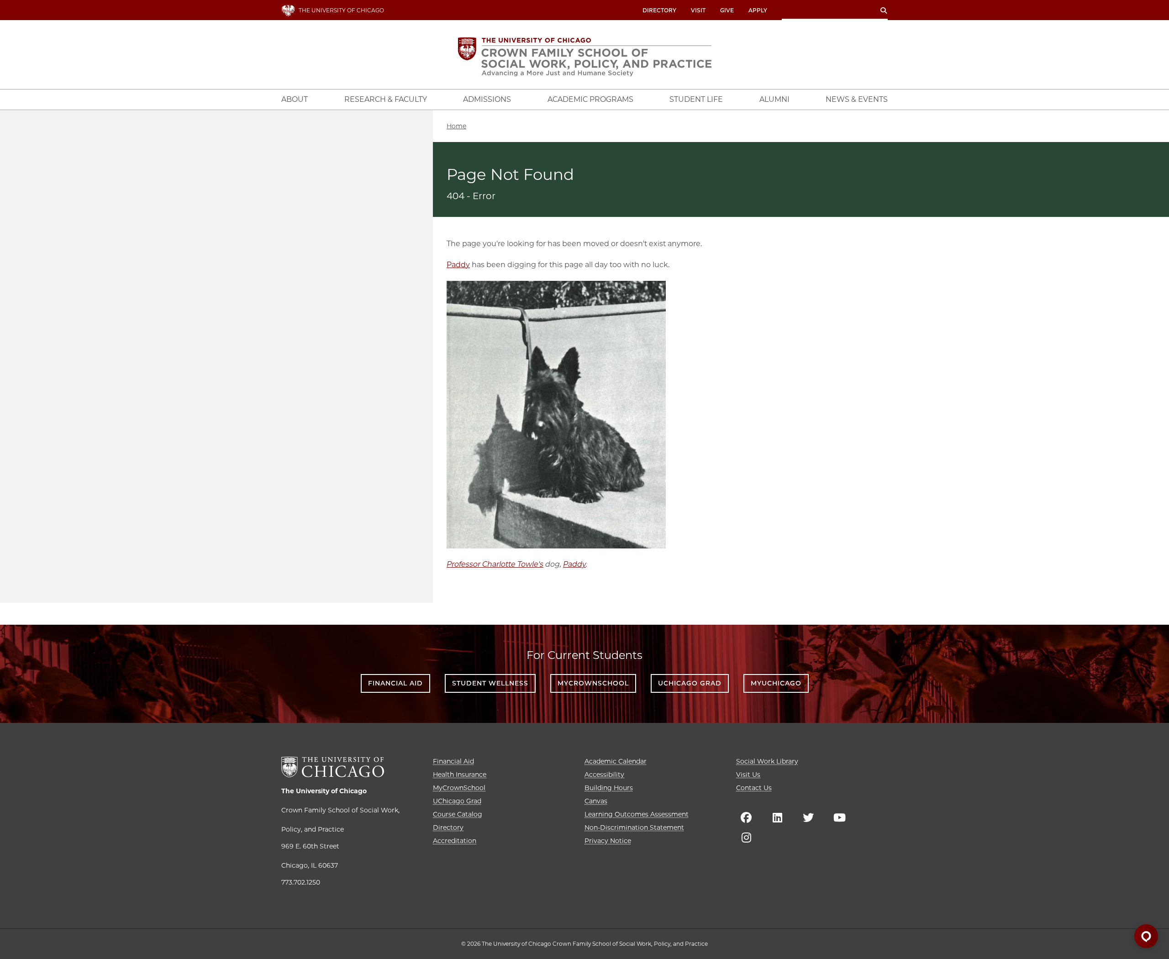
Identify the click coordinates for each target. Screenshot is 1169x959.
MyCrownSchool (593, 683)
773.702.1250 (300, 882)
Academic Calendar (615, 761)
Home (456, 126)
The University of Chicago (324, 791)
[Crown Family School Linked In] (777, 817)
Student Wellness (490, 683)
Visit (698, 10)
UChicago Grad (689, 683)
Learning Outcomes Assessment (636, 814)
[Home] (584, 56)
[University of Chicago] (332, 767)
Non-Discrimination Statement (634, 827)
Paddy (458, 264)
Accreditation (454, 841)
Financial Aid (395, 683)
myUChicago (776, 683)
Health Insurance (459, 774)
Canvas (595, 801)
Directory (659, 10)
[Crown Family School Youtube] (839, 817)
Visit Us (748, 774)
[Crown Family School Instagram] (746, 837)
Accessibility (604, 774)
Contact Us (754, 788)
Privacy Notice (607, 841)
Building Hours (608, 788)
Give (727, 10)
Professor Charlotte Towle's (495, 564)
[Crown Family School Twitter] (808, 817)
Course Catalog (457, 814)
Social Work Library (767, 761)
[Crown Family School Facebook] (746, 817)
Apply (757, 10)
